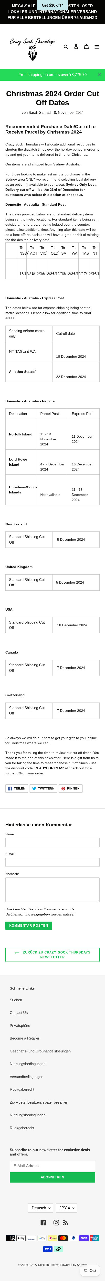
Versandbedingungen (26, 1077)
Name (9, 834)
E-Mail (9, 854)
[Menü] (97, 46)
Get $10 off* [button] (52, 5)
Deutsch (39, 1208)
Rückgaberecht (22, 1089)
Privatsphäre (20, 1025)
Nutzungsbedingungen (27, 1064)
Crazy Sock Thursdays (44, 1265)
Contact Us (19, 1013)
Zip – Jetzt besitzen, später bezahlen (39, 1102)
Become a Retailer (24, 1038)
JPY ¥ (65, 1208)
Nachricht (12, 874)
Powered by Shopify (73, 1265)
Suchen (16, 1000)
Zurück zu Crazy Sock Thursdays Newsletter (56, 955)
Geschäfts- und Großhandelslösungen (40, 1051)
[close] (99, 74)
